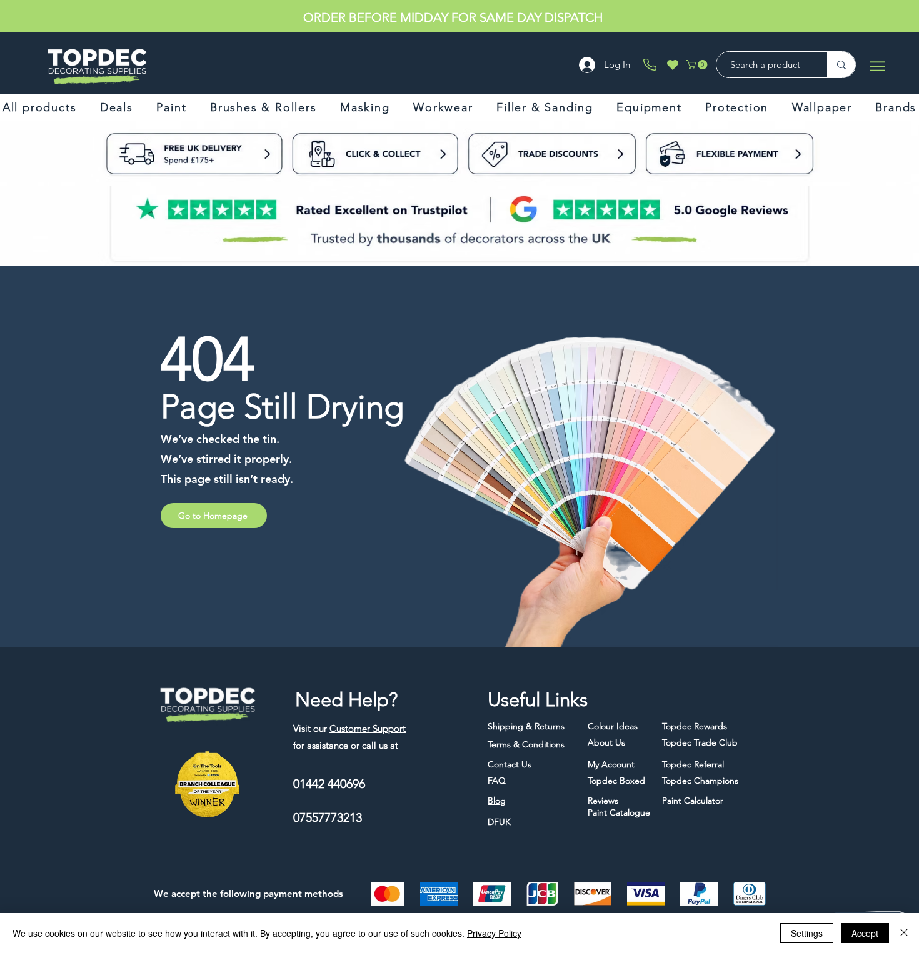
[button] (698, 64)
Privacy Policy (494, 933)
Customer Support (367, 728)
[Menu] (877, 66)
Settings (807, 933)
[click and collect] (170, 153)
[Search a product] (841, 64)
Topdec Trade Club (542, 18)
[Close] (903, 933)
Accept (864, 933)
